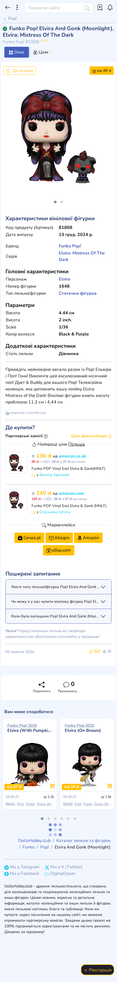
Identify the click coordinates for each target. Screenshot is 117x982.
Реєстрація (100, 970)
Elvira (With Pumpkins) (29, 728)
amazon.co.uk (72, 456)
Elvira (64, 279)
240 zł (42, 493)
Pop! (12, 18)
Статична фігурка (78, 293)
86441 (10, 804)
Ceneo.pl (31, 538)
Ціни (44, 52)
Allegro (61, 538)
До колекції (22, 70)
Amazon (90, 538)
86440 (68, 804)
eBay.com (61, 550)
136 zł (42, 455)
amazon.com (71, 493)
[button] (55, 202)
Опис (18, 52)
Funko (65, 246)
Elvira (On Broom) (83, 728)
